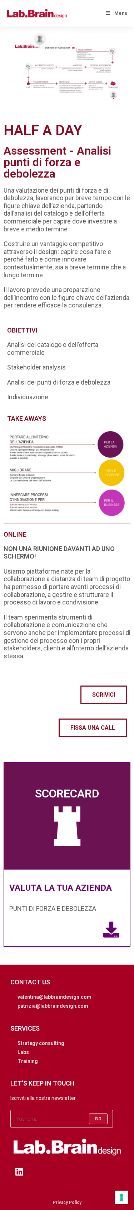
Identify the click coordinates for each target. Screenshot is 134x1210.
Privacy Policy (67, 1202)
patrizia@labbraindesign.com (53, 1006)
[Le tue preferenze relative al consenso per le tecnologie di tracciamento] (121, 1197)
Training (28, 1061)
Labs (23, 1052)
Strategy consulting (41, 1043)
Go (98, 1118)
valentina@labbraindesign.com (54, 997)
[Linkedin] (19, 1172)
